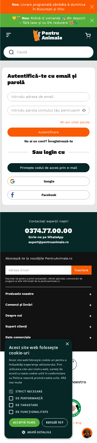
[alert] (38, 388)
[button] (84, 110)
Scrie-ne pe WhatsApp (45, 237)
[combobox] (48, 52)
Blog (78, 422)
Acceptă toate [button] (24, 422)
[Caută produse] (12, 52)
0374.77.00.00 (48, 231)
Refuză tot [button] (54, 422)
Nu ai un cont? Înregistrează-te (48, 141)
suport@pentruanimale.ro (48, 242)
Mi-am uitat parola (75, 122)
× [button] (67, 344)
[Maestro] (73, 382)
